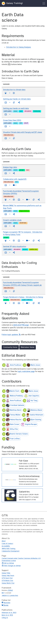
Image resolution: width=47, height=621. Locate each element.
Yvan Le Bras (15, 439)
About (4, 541)
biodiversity (37, 111)
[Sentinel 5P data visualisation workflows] (14, 252)
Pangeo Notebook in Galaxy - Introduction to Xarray (23, 297)
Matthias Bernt (15, 410)
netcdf (26, 123)
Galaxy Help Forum (8, 575)
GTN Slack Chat (7, 578)
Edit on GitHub (8, 563)
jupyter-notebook (27, 300)
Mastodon (7, 603)
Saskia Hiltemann (36, 415)
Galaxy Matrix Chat (8, 583)
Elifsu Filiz (14, 429)
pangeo (22, 170)
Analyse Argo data (10, 167)
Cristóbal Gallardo (17, 405)
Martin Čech (14, 391)
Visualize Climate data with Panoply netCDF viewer (22, 132)
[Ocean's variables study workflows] (14, 226)
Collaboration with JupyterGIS (14, 179)
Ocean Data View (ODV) (12, 120)
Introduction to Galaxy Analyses (18, 47)
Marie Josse (35, 365)
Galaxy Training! (14, 3)
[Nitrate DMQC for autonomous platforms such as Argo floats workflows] (14, 214)
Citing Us (5, 617)
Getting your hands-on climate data (17, 99)
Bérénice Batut (36, 410)
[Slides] (5, 93)
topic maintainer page (26, 371)
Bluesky (5, 605)
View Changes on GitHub (12, 566)
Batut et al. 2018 (7, 615)
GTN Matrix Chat (7, 580)
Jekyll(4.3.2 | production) (10, 595)
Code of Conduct (7, 543)
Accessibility (6, 546)
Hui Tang (34, 401)
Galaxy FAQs (6, 573)
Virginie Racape (31, 424)
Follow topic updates (11, 335)
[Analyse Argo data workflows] (14, 173)
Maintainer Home (27, 347)
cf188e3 (10, 590)
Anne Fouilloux (15, 365)
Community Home (10, 347)
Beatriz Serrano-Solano (19, 434)
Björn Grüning (36, 420)
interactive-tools (8, 135)
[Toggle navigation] (44, 3)
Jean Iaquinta (33, 396)
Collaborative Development (10, 551)
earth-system (7, 111)
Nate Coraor (14, 424)
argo (27, 170)
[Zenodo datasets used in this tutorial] (14, 102)
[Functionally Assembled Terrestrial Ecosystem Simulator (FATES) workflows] (38, 200)
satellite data (33, 249)
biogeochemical (24, 211)
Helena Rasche (15, 420)
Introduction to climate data (14, 90)
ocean (15, 111)
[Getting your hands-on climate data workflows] (19, 102)
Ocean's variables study (12, 220)
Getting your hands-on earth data (16, 108)
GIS (21, 123)
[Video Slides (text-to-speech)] (13, 93)
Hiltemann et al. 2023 (9, 612)
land (21, 111)
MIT (3, 593)
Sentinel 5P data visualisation (14, 247)
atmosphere (27, 111)
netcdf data (23, 223)
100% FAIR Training (8, 548)
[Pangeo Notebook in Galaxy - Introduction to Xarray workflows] (38, 303)
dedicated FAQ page (21, 325)
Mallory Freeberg (16, 396)
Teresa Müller (15, 415)
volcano (25, 249)
